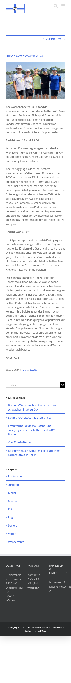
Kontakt (32, 575)
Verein (12, 533)
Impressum (56, 582)
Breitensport (16, 476)
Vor (60, 38)
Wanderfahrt (16, 541)
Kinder (25, 369)
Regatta (33, 369)
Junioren (13, 484)
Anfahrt (32, 579)
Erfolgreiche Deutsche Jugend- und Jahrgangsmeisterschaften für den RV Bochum (31, 430)
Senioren (13, 525)
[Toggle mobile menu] (63, 6)
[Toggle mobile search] (56, 6)
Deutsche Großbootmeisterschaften (30, 417)
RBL (10, 509)
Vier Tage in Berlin (19, 442)
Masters (13, 501)
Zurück (50, 38)
